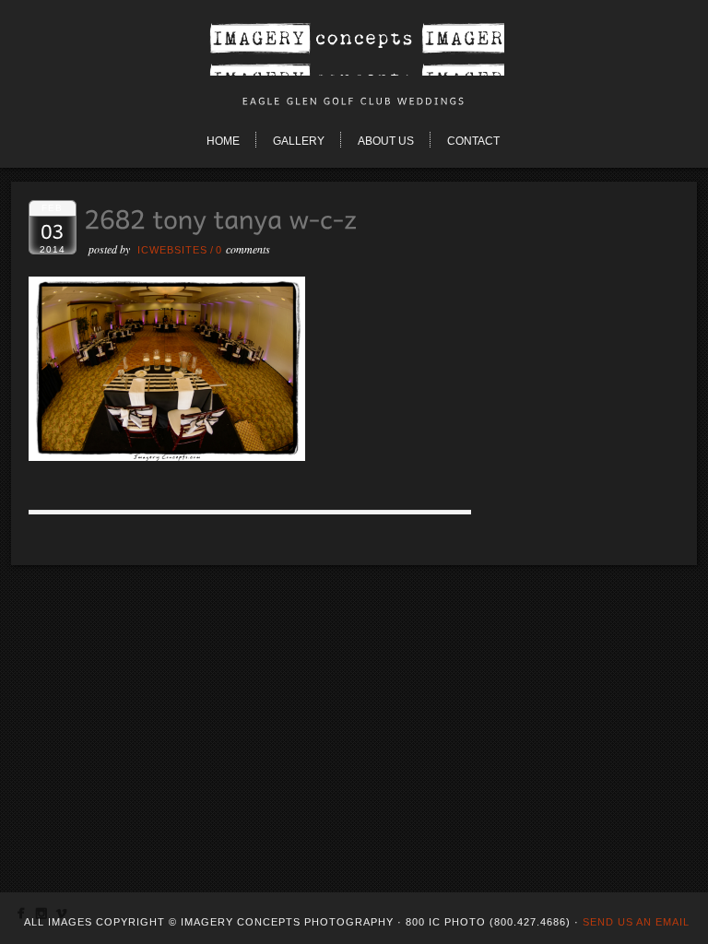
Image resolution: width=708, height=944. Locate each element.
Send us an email (636, 921)
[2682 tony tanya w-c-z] (167, 456)
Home (223, 141)
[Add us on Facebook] (20, 916)
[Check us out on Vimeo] (61, 916)
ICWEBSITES (172, 249)
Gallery (298, 141)
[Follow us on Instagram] (41, 916)
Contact (473, 141)
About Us (386, 141)
